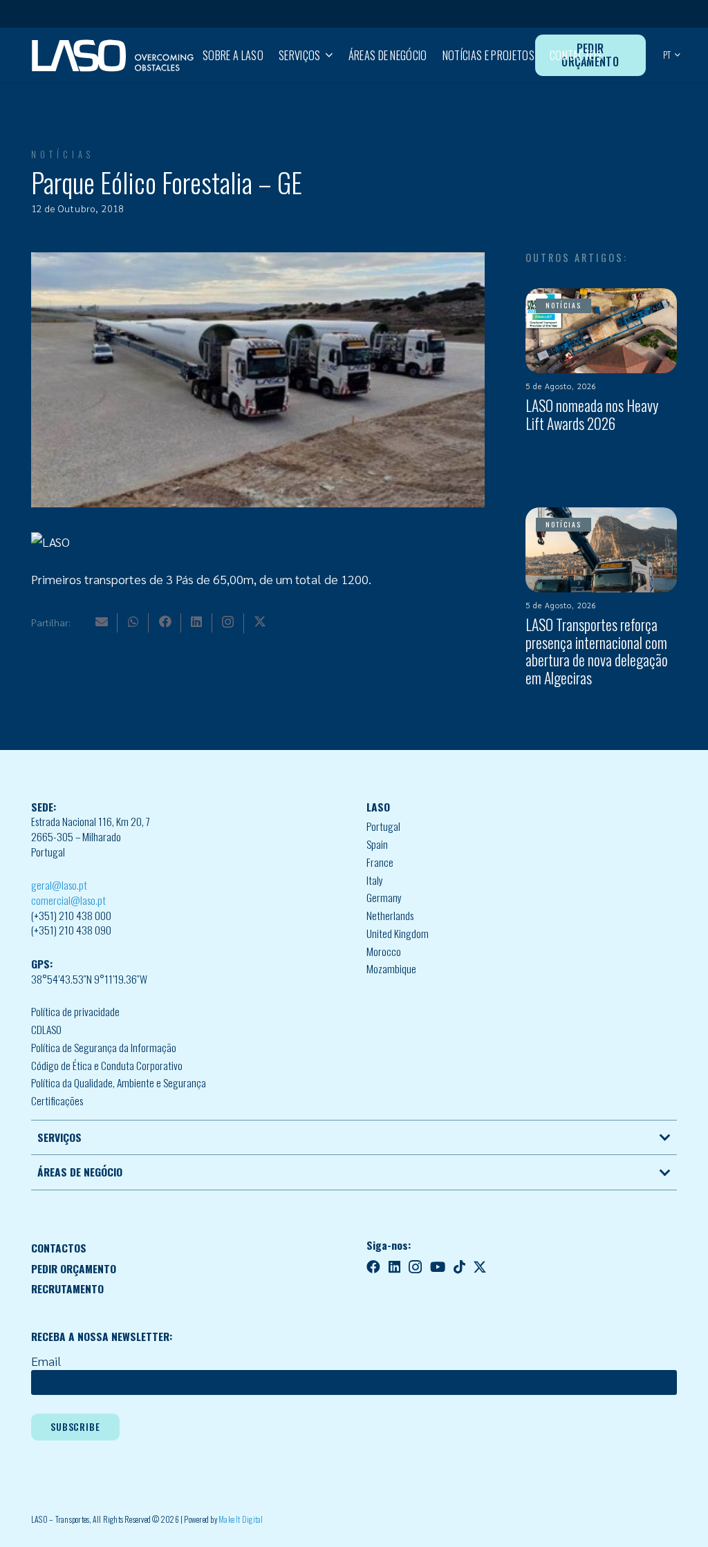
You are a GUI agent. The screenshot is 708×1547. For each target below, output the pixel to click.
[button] (326, 55)
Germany (384, 897)
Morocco (383, 951)
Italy (374, 880)
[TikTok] (459, 1267)
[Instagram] (228, 622)
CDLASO (46, 1029)
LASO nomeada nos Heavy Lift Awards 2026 (591, 414)
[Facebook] (165, 621)
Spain (377, 844)
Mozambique (391, 968)
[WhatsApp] (133, 621)
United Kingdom (397, 933)
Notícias (62, 154)
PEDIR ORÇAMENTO (73, 1268)
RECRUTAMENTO (67, 1288)
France (379, 862)
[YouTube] (437, 1267)
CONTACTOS (58, 1247)
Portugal (383, 826)
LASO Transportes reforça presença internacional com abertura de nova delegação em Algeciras (596, 651)
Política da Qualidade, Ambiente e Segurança (118, 1082)
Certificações (57, 1100)
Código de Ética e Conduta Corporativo (107, 1065)
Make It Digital (240, 1519)
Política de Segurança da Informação (103, 1047)
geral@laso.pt (59, 884)
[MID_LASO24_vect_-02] (112, 55)
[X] (260, 621)
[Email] (101, 621)
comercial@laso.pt (68, 900)
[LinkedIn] (196, 621)
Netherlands (389, 915)
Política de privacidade (75, 1011)
